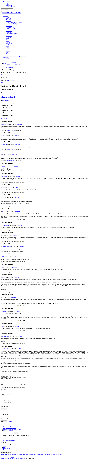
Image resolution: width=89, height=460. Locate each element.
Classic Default (8, 97)
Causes (7, 41)
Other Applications (7, 3)
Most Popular (9, 18)
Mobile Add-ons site (11, 80)
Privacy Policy (4, 454)
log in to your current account (8, 440)
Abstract (8, 39)
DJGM (3, 197)
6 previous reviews (11, 149)
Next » (8, 392)
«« (1, 392)
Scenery (8, 49)
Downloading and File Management (14, 22)
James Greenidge (5, 336)
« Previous (4, 392)
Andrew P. (4, 211)
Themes (5, 34)
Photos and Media (10, 27)
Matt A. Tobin (5, 348)
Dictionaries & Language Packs (13, 64)
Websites (8, 54)
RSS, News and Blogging (12, 29)
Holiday (8, 44)
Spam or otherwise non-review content (11, 426)
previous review (10, 160)
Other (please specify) (8, 430)
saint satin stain (5, 124)
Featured (8, 17)
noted (12, 457)
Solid (7, 52)
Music (7, 46)
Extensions (5, 16)
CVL (3, 235)
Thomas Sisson (5, 225)
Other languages (4, 452)
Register (5, 1)
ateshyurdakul (5, 100)
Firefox (7, 4)
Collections (5, 57)
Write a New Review (5, 118)
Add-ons (17, 12)
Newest (7, 38)
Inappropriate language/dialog (9, 428)
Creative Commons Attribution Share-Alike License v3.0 (13, 458)
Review (6, 400)
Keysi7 (3, 166)
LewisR (3, 135)
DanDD (3, 326)
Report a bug (59, 454)
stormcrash (4, 176)
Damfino (4, 187)
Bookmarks (8, 21)
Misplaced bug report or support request (12, 429)
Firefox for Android (10, 6)
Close (2, 74)
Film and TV (9, 43)
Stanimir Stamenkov (6, 246)
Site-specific (8, 32)
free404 (3, 277)
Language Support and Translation (13, 24)
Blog (4, 447)
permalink (19, 124)
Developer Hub (9, 67)
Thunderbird (9, 5)
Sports (7, 53)
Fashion (8, 42)
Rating (6, 402)
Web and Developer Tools (12, 33)
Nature (7, 47)
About (4, 446)
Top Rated (8, 19)
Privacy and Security (10, 28)
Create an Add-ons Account (7, 437)
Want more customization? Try (14, 56)
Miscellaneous (9, 26)
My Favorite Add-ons (11, 62)
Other (7, 48)
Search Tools (9, 31)
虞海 (3, 256)
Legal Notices (32, 454)
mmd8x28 (4, 311)
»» (10, 392)
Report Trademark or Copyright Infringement (18, 454)
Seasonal (8, 51)
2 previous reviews (11, 130)
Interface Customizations (11, 23)
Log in (9, 1)
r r (2, 297)
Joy (2, 154)
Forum (4, 449)
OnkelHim (4, 144)
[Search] (14, 9)
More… (5, 63)
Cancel (10, 408)
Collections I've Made (11, 61)
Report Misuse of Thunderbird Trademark (46, 454)
